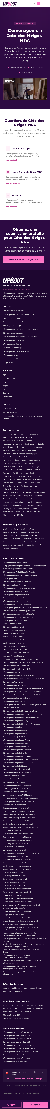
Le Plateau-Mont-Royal (34, 1005)
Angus (37, 470)
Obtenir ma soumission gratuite (23, 259)
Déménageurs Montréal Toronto (15, 562)
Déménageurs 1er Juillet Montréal (16, 595)
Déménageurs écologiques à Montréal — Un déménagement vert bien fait (20, 967)
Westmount (37, 447)
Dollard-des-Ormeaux (31, 512)
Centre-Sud (26, 492)
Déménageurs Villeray (11, 672)
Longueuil (28, 495)
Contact (6, 393)
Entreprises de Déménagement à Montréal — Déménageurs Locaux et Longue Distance (20, 934)
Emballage (18, 991)
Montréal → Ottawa (10, 529)
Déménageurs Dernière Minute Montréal (19, 588)
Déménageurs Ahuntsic (12, 691)
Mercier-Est (37, 479)
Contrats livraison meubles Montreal (17, 837)
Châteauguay (16, 505)
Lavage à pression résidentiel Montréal (18, 898)
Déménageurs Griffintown (13, 688)
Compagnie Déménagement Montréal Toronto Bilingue (24, 565)
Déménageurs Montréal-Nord (14, 704)
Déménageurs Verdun (11, 695)
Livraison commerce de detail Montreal (18, 834)
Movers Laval (33, 659)
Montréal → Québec (10, 532)
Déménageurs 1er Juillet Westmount (17, 733)
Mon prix (34, 1105)
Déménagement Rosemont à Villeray (17, 1039)
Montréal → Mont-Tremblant (32, 542)
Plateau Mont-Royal (10, 434)
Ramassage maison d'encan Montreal (17, 808)
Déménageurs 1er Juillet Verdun (15, 753)
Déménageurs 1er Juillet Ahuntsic (16, 746)
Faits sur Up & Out (10, 378)
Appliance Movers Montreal (13, 656)
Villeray (29, 441)
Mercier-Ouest (8, 483)
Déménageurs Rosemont (12, 578)
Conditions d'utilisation (31, 1093)
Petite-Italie (7, 489)
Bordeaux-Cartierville (22, 479)
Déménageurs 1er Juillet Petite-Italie (17, 756)
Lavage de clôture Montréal (13, 914)
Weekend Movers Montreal (13, 633)
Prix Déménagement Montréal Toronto (18, 569)
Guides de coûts (36, 988)
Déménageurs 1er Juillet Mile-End (16, 730)
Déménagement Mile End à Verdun (16, 1035)
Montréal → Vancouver (30, 532)
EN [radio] (35, 4)
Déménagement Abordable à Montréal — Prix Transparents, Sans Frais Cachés (20, 956)
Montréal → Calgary (10, 535)
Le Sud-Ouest (19, 1008)
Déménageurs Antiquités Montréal (16, 620)
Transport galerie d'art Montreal (15, 788)
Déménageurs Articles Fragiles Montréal (18, 614)
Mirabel (39, 502)
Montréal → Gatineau (29, 535)
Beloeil (5, 505)
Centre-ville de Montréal (26, 450)
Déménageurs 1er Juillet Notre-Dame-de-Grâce (21, 717)
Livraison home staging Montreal (16, 856)
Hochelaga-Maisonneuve (12, 444)
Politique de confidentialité (12, 1093)
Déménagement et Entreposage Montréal (19, 611)
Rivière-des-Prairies (10, 486)
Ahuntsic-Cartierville (11, 447)
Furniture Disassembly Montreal (15, 646)
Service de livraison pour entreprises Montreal (21, 827)
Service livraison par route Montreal (17, 892)
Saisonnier (7, 991)
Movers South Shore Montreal (31, 662)
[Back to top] (44, 1093)
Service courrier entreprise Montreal (17, 866)
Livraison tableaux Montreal (14, 779)
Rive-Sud (6, 499)
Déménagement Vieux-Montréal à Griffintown (20, 1051)
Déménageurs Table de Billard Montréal (18, 617)
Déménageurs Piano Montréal (14, 585)
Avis (4, 382)
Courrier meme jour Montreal (14, 863)
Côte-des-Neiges (9, 457)
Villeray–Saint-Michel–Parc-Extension (17, 1012)
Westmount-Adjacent (11, 492)
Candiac (39, 505)
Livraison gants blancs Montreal (15, 843)
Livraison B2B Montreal (12, 830)
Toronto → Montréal (10, 548)
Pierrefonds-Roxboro (11, 460)
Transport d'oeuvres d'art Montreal (16, 769)
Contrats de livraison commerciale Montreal (20, 811)
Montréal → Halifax (34, 545)
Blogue (5, 385)
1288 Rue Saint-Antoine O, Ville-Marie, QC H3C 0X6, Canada (23, 417)
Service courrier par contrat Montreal (17, 869)
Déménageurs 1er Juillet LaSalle (15, 743)
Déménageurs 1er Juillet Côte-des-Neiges (19, 737)
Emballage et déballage (12, 325)
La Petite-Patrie (9, 470)
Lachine (6, 463)
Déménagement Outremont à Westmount (19, 1048)
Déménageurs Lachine (37, 704)
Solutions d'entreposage (12, 348)
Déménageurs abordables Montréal (17, 582)
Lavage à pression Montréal (13, 895)
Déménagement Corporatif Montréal (17, 604)
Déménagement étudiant (12, 344)
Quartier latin (23, 466)
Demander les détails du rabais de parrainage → (25, 1078)
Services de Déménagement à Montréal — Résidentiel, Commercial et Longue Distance (24, 945)
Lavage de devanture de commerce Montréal (20, 921)
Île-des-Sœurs (17, 463)
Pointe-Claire (8, 512)
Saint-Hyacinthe (9, 508)
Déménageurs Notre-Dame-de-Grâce (17, 669)
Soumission (7, 397)
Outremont (26, 447)
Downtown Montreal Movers (14, 659)
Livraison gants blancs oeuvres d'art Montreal (20, 798)
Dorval (18, 512)
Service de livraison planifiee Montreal (18, 824)
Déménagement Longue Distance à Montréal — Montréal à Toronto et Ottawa (21, 928)
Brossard (38, 495)
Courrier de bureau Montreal (14, 882)
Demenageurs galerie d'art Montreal (17, 785)
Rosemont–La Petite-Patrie (13, 441)
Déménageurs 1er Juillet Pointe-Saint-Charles (20, 759)
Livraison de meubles (11, 359)
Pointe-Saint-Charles (32, 473)
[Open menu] (44, 3)
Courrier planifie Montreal (13, 872)
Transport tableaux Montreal (14, 775)
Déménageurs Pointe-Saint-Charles (16, 698)
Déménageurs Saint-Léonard (14, 701)
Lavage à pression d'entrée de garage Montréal (21, 905)
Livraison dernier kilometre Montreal (17, 889)
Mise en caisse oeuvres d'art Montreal (17, 795)
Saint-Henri (17, 473)
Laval (20, 495)
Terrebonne (7, 502)
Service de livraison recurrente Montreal (18, 821)
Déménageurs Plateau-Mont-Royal (16, 666)
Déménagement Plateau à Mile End (16, 1058)
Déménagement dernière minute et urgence (20, 329)
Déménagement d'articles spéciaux (16, 351)
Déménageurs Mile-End (35, 679)
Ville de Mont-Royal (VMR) (13, 515)
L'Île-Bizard (35, 483)
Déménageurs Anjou (11, 708)
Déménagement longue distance (15, 322)
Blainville (29, 502)
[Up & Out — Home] (10, 4)
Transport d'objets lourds (12, 318)
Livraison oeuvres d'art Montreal (15, 782)
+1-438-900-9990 (9, 409)
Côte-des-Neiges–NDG (11, 1015)
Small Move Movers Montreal (14, 643)
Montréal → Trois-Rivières (34, 539)
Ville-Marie (7, 1008)
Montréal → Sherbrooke (12, 539)
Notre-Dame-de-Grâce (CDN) (22, 437)
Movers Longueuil (10, 662)
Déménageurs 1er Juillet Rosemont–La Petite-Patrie (23, 714)
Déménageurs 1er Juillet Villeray (15, 721)
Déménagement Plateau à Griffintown (17, 1032)
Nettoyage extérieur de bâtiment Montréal (19, 924)
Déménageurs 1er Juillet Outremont (17, 750)
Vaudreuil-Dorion (29, 499)
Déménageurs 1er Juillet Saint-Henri (17, 727)
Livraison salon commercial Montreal (17, 860)
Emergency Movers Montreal (14, 630)
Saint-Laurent (30, 444)
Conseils (6, 988)
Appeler (13, 1105)
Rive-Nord (16, 499)
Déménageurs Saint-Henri (13, 679)
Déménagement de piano (13, 333)
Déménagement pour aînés (13, 340)
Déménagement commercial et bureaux (18, 314)
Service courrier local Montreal (15, 879)
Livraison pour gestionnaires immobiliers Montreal (22, 853)
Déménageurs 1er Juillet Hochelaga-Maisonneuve (22, 724)
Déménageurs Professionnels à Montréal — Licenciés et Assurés (24, 939)
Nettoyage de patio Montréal (14, 908)
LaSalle (41, 444)
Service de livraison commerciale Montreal (19, 814)
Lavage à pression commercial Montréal (18, 902)
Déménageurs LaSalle (34, 688)
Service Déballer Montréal (13, 624)
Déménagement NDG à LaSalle (15, 1061)
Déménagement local (11, 355)
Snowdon (6, 473)
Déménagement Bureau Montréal (16, 601)
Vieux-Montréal (9, 450)
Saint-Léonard (34, 460)
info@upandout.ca (10, 412)
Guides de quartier (19, 988)
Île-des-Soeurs (39, 492)
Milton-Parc (34, 489)
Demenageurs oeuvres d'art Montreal (17, 772)
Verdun (5, 437)
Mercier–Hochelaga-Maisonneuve (16, 1018)
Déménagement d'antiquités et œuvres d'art (20, 337)
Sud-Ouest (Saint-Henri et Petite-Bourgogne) (20, 453)
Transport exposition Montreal (14, 805)
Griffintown (34, 434)
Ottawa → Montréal (10, 542)
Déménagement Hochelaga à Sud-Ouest (18, 1045)
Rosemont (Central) (24, 470)
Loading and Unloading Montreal (16, 653)
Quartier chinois (21, 489)
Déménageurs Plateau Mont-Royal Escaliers (20, 575)
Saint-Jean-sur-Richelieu (27, 508)
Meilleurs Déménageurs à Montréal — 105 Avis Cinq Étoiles (23, 951)
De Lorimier (29, 463)
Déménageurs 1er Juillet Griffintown (17, 740)
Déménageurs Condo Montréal (15, 598)
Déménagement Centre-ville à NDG (16, 1042)
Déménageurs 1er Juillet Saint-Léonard (18, 763)
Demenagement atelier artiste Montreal (18, 801)
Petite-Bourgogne (10, 476)
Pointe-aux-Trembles (29, 486)
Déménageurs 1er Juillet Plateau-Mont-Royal (20, 711)
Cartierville (7, 479)
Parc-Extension (25, 476)
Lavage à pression (10, 362)
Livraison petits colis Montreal (14, 876)
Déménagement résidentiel (13, 311)
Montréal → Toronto (28, 529)
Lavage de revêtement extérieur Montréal (19, 918)
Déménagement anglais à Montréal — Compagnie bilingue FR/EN (22, 973)
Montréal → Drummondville (14, 545)
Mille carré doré (9, 466)
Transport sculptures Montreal (15, 792)
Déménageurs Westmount (13, 682)
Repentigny (19, 502)
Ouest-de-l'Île (23, 457)
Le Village (35, 466)
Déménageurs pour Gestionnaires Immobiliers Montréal (25, 607)
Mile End (24, 434)
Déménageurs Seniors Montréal (15, 591)
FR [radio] (38, 4)
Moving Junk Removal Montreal (15, 649)
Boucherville (29, 505)
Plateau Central (9, 495)
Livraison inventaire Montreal (14, 850)
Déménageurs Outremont (34, 691)
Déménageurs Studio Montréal (15, 627)
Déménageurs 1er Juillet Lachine (15, 766)
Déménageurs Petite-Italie (33, 695)
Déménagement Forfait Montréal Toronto (19, 572)
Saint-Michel (38, 476)
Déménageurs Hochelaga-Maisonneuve (18, 675)
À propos (6, 374)
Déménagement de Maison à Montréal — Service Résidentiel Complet (22, 962)
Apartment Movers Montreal (14, 637)
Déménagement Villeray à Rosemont (17, 1055)
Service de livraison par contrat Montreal (19, 818)
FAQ (4, 389)
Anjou (24, 460)
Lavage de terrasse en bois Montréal (17, 911)
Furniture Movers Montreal (13, 640)
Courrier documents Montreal (14, 885)
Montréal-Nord (22, 483)
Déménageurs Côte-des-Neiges (15, 685)
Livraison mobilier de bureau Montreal (18, 840)
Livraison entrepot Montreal (14, 847)
